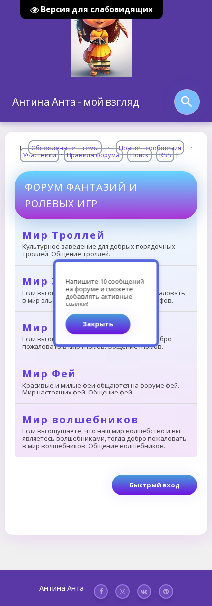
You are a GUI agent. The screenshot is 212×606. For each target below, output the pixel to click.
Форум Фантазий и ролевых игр (81, 195)
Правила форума (93, 155)
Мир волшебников (80, 419)
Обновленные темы (65, 147)
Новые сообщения (150, 147)
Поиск (139, 155)
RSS (165, 155)
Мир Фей (49, 373)
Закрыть (98, 323)
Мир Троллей (63, 235)
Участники (39, 155)
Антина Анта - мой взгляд (75, 102)
